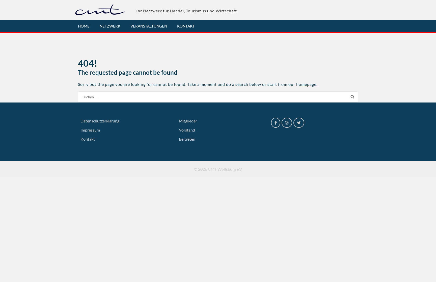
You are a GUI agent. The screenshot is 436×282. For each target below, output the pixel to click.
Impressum (90, 129)
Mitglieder (188, 120)
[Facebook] (275, 123)
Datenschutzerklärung (99, 120)
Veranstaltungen (148, 26)
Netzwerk (110, 26)
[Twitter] (298, 123)
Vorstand (187, 129)
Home (84, 26)
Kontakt (186, 26)
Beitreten (187, 139)
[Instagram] (287, 123)
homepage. (306, 84)
